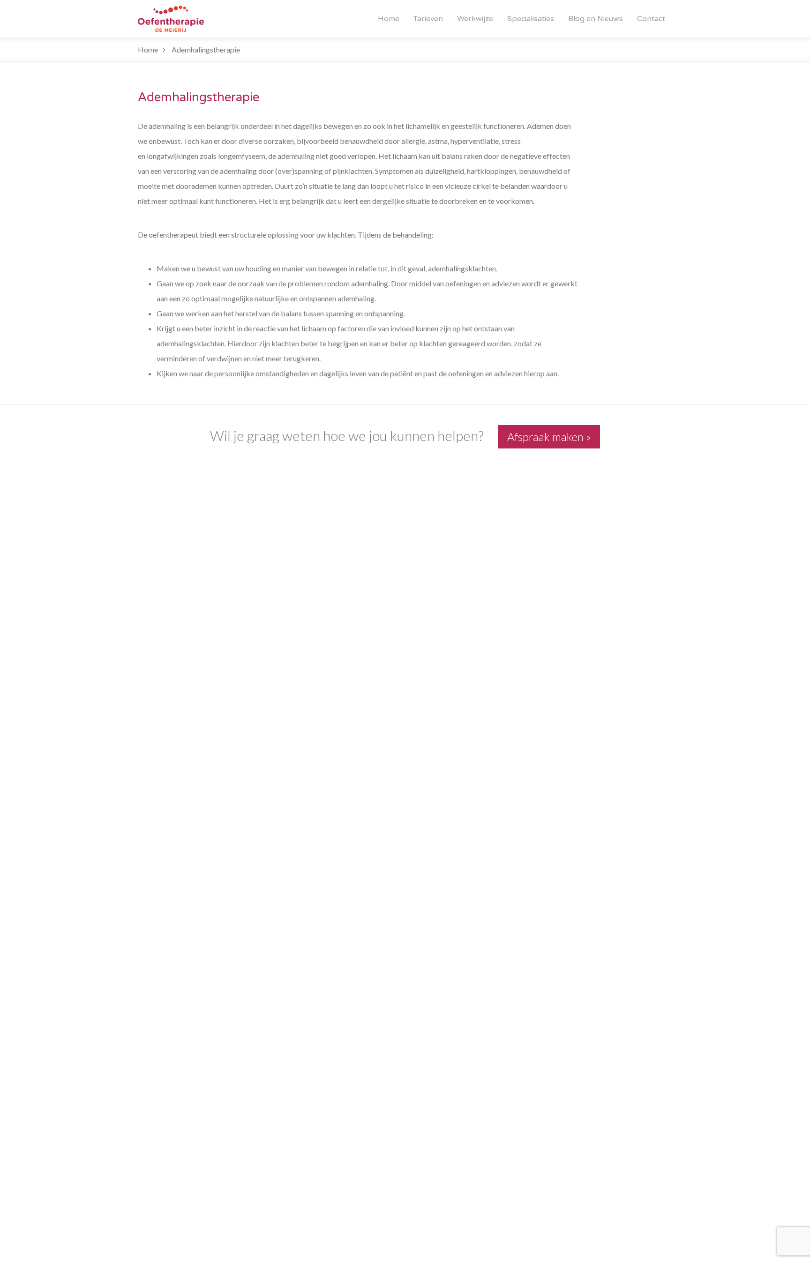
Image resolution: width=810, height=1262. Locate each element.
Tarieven (428, 18)
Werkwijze (475, 18)
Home (388, 18)
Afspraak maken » (549, 436)
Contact (651, 18)
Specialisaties (530, 18)
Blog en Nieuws (595, 18)
